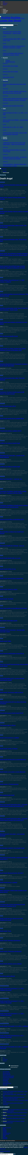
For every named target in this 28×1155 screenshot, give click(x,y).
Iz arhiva (8, 60)
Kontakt (4, 13)
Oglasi (4, 1136)
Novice (4, 27)
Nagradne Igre (7, 1083)
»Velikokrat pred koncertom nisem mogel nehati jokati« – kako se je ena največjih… (14, 143)
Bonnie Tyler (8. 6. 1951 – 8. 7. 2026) (13, 127)
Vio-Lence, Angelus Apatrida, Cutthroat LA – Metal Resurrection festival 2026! (15, 92)
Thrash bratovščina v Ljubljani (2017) (10, 431)
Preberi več (2, 1148)
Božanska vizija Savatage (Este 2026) (13, 106)
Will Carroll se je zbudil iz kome (9, 336)
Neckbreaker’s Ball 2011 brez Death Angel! (12, 848)
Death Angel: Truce (5, 931)
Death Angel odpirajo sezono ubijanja (11, 963)
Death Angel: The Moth (6, 599)
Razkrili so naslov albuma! (7, 976)
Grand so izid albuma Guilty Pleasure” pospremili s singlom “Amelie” (13, 54)
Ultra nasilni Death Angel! (7, 795)
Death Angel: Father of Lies (8, 569)
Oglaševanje (5, 10)
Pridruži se (5, 11)
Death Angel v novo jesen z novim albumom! (12, 772)
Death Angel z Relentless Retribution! (10, 951)
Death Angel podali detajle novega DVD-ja (12, 653)
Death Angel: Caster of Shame (8, 748)
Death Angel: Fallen (5, 641)
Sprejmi (26, 1147)
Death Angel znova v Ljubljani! (8, 882)
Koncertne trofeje (4, 985)
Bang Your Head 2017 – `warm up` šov (11, 479)
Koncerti (5, 137)
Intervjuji (5, 138)
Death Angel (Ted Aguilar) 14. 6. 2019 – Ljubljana (14, 1026)
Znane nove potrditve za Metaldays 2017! (12, 519)
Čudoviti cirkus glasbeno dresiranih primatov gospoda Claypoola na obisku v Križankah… (15, 99)
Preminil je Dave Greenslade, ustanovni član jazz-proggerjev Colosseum (15, 133)
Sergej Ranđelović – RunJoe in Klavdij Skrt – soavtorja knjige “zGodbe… (15, 165)
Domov (4, 9)
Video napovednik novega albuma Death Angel (13, 608)
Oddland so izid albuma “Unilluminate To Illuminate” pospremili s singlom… (14, 46)
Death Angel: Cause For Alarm (8, 589)
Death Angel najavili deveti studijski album (12, 418)
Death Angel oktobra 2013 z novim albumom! (13, 759)
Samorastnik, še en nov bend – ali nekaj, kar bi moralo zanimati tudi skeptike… (15, 157)
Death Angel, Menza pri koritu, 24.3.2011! (12, 873)
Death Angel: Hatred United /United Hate (11, 578)
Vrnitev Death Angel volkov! (8, 406)
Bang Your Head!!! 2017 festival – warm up (12, 545)
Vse (7, 59)
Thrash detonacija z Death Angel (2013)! (11, 713)
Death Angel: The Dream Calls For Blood (11, 692)
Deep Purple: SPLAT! (8, 77)
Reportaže (5, 80)
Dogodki (5, 1084)
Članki (4, 108)
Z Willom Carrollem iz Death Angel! (10, 443)
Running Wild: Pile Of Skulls (10, 66)
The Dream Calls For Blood (7, 725)
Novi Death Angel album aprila (8, 620)
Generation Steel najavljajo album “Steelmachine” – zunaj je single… (12, 32)
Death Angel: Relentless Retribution (10, 940)
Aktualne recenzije (10, 62)
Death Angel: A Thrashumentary (9, 784)
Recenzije (5, 57)
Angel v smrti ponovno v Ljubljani (9, 737)
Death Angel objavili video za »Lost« (10, 558)
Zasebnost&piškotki (5, 1151)
